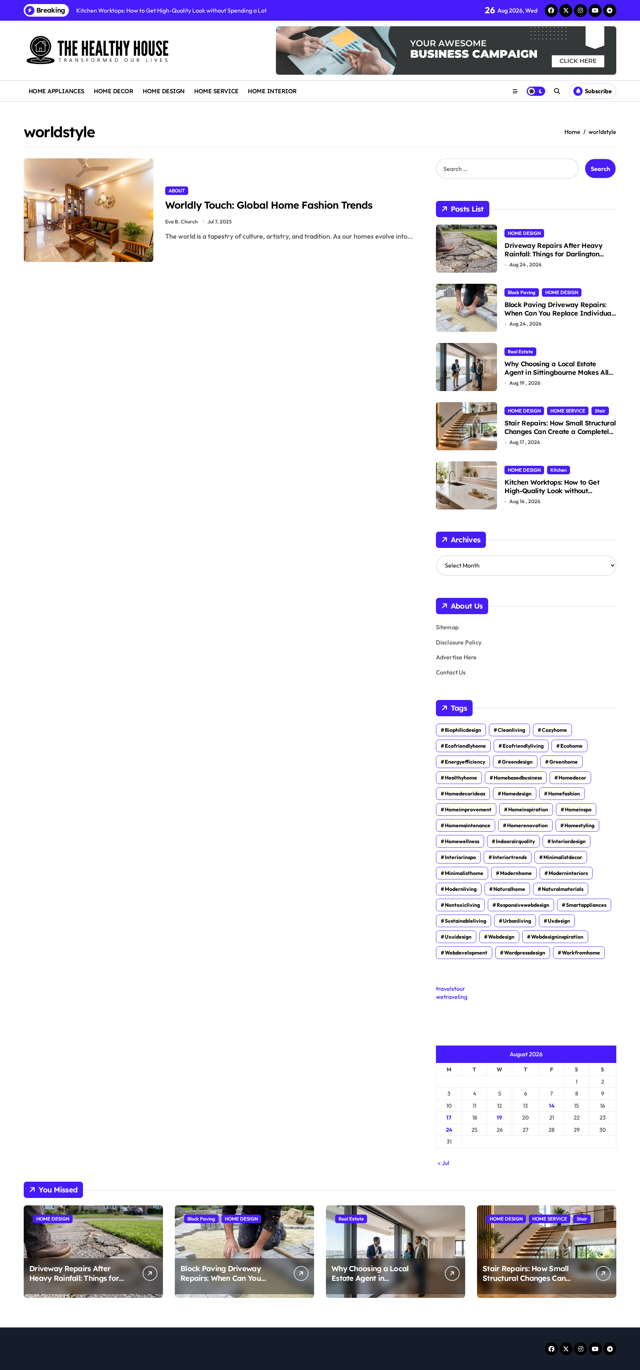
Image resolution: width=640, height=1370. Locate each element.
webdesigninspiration (557, 936)
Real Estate (520, 351)
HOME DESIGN (164, 91)
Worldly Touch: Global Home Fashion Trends (268, 205)
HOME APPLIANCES (56, 91)
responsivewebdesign (523, 905)
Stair (600, 411)
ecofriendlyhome (465, 746)
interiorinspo (460, 857)
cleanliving (511, 730)
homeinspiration (528, 809)
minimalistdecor (562, 857)
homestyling (579, 825)
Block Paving (522, 292)
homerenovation (527, 825)
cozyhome (554, 730)
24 (449, 1129)
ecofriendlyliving (523, 746)
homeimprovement (468, 809)
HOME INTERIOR (272, 91)
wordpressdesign (524, 952)
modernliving (461, 889)
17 (448, 1117)
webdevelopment (466, 952)
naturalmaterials (562, 889)
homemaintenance (467, 825)
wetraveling (451, 996)
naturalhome (509, 889)
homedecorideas (465, 793)
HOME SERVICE (216, 91)
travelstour (450, 988)
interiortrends (510, 857)
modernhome (516, 873)
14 (551, 1105)
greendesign (517, 761)
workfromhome (581, 952)
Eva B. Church (181, 221)
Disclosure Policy (458, 642)
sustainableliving (465, 921)
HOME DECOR (113, 91)
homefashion (564, 793)
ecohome (571, 746)
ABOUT (177, 190)
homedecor (572, 777)
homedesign (516, 793)
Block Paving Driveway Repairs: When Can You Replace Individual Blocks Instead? (558, 313)
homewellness (462, 841)
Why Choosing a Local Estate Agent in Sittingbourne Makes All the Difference (556, 373)
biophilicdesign (463, 730)
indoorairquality (515, 841)
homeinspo (578, 809)
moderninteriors (568, 873)
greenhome (563, 761)
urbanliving (517, 921)
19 (499, 1117)
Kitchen (558, 470)
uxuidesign (458, 936)
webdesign (501, 936)
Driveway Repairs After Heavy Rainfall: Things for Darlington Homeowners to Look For (553, 254)
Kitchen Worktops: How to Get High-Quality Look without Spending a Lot (551, 491)
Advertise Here (456, 657)
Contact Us (451, 672)
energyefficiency (465, 761)
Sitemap (447, 627)
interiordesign (568, 841)
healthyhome (461, 777)
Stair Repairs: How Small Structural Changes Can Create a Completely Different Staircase (560, 432)
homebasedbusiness (518, 777)
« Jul (443, 1163)
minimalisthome (464, 873)
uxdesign (559, 921)
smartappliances (586, 905)
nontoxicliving (462, 905)
